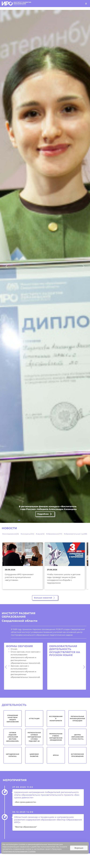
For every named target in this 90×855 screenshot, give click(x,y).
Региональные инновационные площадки (77, 719)
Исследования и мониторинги (55, 719)
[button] (6, 266)
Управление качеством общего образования (13, 718)
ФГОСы (56, 755)
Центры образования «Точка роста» (77, 737)
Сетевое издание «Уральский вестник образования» (12, 737)
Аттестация (34, 718)
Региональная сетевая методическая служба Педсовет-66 (34, 737)
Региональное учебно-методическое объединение (55, 737)
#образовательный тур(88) (75, 534)
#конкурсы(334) (27, 534)
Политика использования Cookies (19, 851)
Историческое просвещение (77, 755)
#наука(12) (40, 534)
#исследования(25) (10, 534)
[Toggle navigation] (86, 3)
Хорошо (78, 848)
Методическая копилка (12, 755)
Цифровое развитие (34, 755)
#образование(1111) (54, 534)
